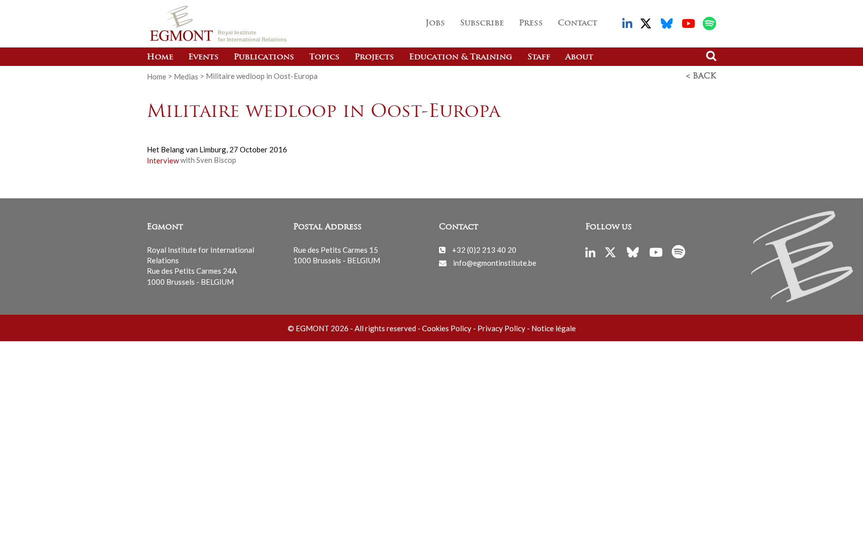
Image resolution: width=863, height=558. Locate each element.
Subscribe (482, 23)
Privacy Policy (501, 328)
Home (160, 57)
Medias (186, 75)
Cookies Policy (446, 328)
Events (203, 57)
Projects (374, 57)
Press (531, 23)
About (579, 57)
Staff (538, 57)
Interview (163, 159)
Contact (577, 23)
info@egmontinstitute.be (494, 262)
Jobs (435, 23)
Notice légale (553, 328)
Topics (324, 57)
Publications (264, 57)
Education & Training (460, 57)
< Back (701, 76)
